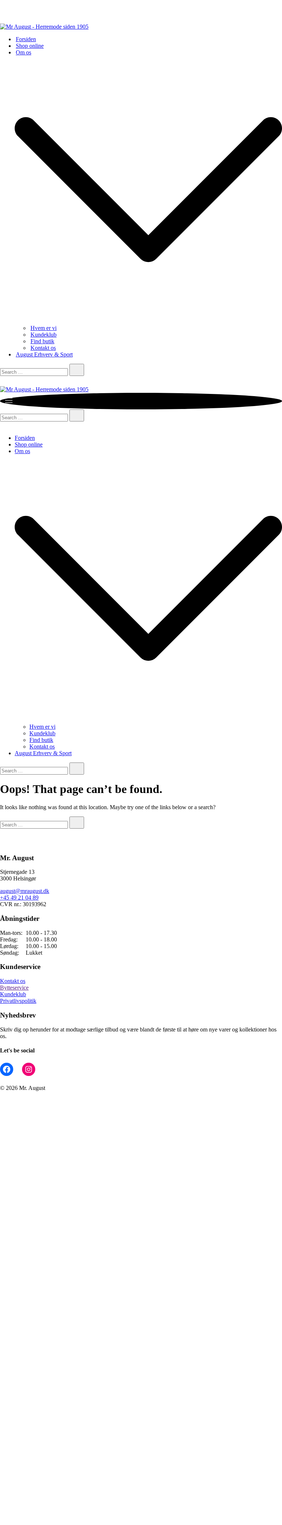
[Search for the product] (76, 370)
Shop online (30, 46)
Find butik (42, 341)
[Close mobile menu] (3, 425)
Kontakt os (43, 348)
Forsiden (26, 39)
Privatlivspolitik (18, 1001)
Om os (23, 52)
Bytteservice (14, 987)
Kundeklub (43, 334)
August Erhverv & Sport (44, 354)
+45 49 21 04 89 (19, 897)
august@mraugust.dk (24, 891)
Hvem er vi (43, 328)
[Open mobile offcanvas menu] (8, 402)
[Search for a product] (7, 383)
